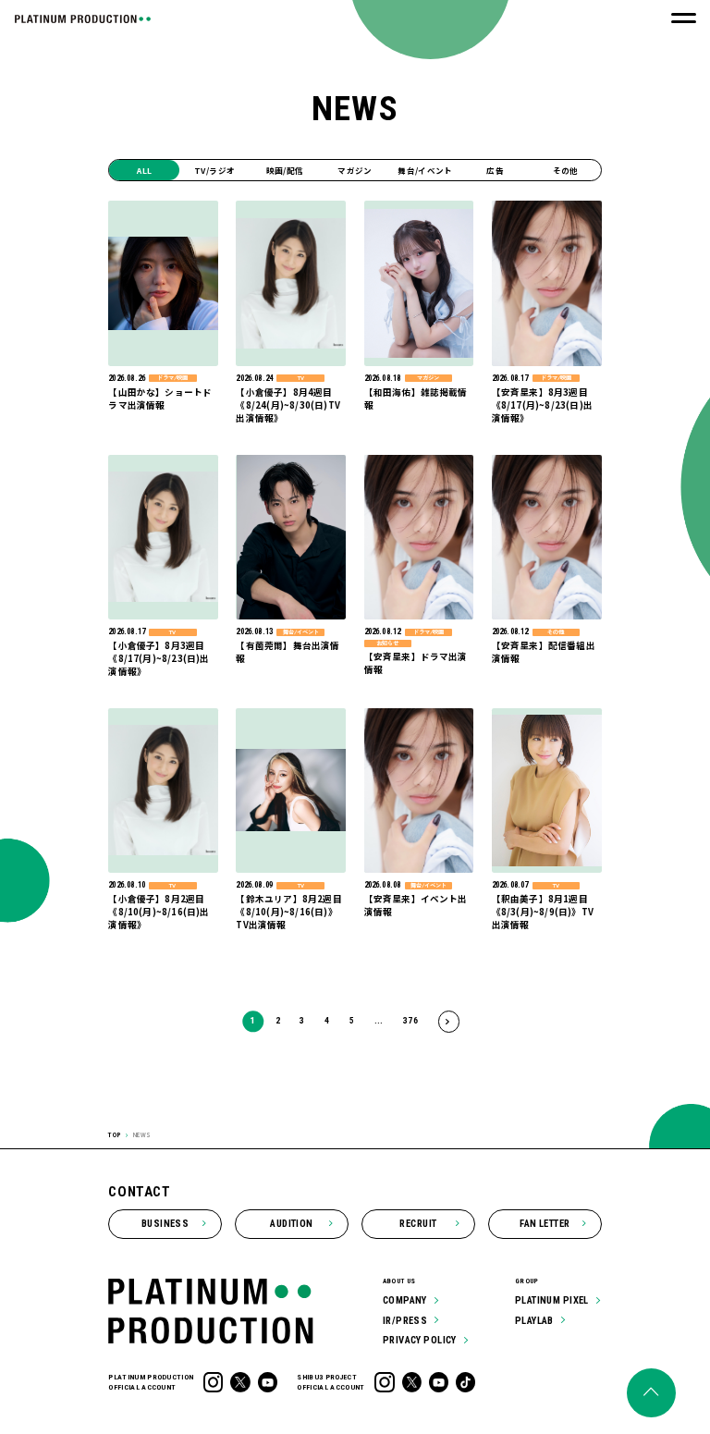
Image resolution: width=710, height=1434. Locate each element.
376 (410, 1020)
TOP (114, 1135)
